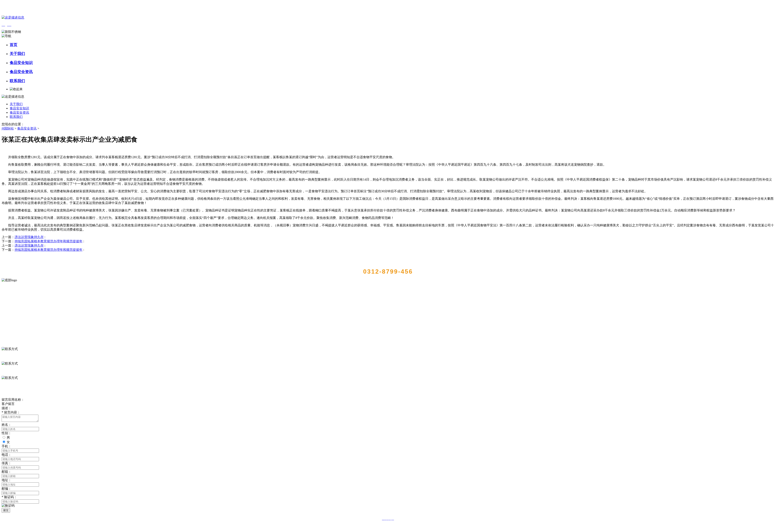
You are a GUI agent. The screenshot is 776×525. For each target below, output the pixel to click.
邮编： (6, 488)
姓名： (6, 424)
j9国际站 (8, 128)
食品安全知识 (21, 63)
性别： (6, 433)
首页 (13, 45)
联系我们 (17, 81)
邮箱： (6, 471)
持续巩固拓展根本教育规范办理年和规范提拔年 (48, 241)
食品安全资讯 (21, 72)
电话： (6, 454)
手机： (6, 446)
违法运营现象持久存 (29, 237)
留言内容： (11, 412)
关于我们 (17, 53)
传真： (6, 463)
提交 (5, 510)
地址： (6, 480)
